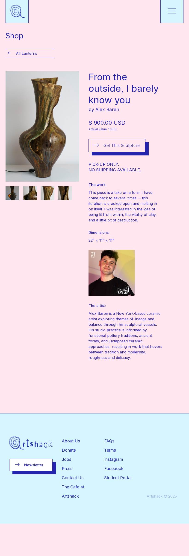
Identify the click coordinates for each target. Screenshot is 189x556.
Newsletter (33, 465)
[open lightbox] (42, 126)
